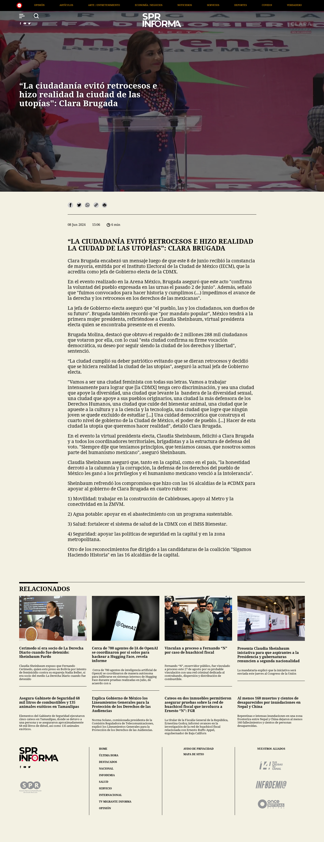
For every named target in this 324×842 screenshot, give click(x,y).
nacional (106, 768)
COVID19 (173, 5)
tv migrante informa (115, 801)
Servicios (119, 5)
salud (103, 782)
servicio (105, 788)
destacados (108, 762)
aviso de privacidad (198, 749)
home (103, 749)
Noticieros (91, 5)
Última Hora (231, 5)
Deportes (147, 5)
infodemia (107, 775)
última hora (108, 755)
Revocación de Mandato (298, 5)
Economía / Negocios (55, 5)
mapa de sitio (193, 754)
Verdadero (200, 5)
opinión (105, 808)
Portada (261, 5)
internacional (110, 795)
